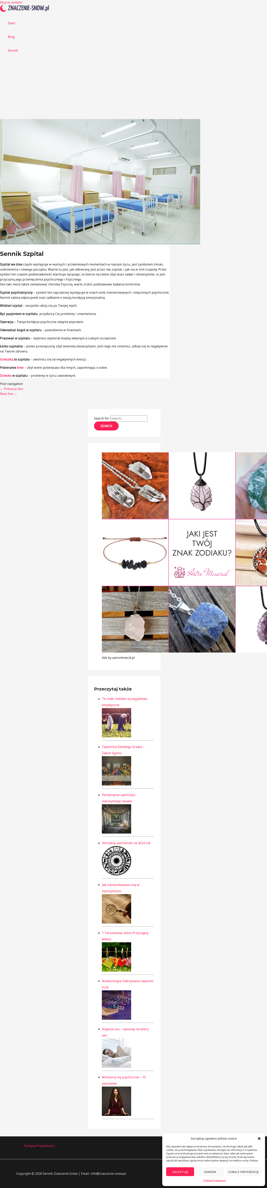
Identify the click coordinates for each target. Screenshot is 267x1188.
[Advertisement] (133, 89)
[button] (259, 1138)
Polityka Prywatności (214, 1180)
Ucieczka (6, 359)
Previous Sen (11, 389)
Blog (11, 37)
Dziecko (6, 375)
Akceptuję (180, 1172)
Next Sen (8, 394)
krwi (20, 367)
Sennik (13, 50)
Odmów (210, 1172)
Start (11, 23)
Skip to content (11, 2)
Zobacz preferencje (243, 1172)
